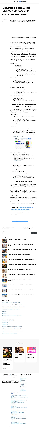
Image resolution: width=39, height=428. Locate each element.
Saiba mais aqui (17, 124)
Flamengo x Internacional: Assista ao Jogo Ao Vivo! (11, 315)
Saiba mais (16, 178)
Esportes (22, 384)
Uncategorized (23, 390)
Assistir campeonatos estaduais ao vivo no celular (19, 254)
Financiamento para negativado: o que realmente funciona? (21, 294)
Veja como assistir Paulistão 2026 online (9, 333)
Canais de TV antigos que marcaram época (17, 239)
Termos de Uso (5, 324)
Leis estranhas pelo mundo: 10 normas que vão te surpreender (21, 274)
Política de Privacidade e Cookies (8, 320)
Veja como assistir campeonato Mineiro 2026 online (12, 328)
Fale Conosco (4, 313)
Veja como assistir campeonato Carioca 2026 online (12, 326)
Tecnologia (22, 389)
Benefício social (23, 378)
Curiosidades (22, 380)
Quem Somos (5, 322)
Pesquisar (4, 231)
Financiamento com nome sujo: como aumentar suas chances (21, 289)
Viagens (21, 391)
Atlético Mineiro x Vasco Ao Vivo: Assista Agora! (11, 302)
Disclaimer (4, 311)
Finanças (22, 385)
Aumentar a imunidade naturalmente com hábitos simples (21, 259)
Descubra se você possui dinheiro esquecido (10, 309)
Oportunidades (23, 386)
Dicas (21, 381)
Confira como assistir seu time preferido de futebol (12, 304)
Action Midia (19, 212)
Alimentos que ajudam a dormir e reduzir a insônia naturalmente (22, 264)
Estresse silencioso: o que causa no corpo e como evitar (20, 269)
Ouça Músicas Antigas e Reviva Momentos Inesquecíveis (13, 317)
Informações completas (18, 136)
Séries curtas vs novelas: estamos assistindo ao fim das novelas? (22, 249)
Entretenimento (23, 383)
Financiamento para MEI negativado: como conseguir (20, 284)
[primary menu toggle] (1, 1)
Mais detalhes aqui (17, 160)
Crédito (21, 379)
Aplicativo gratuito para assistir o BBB (30, 356)
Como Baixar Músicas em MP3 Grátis (19, 356)
